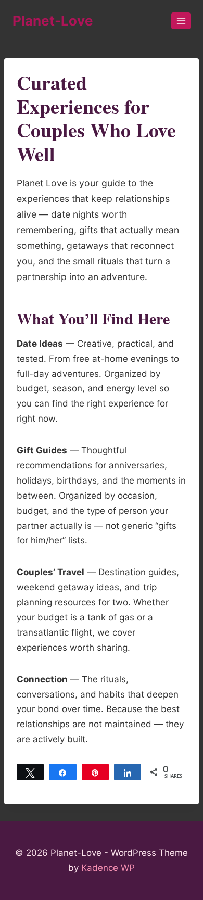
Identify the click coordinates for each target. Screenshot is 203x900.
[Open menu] (181, 20)
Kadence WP (108, 868)
